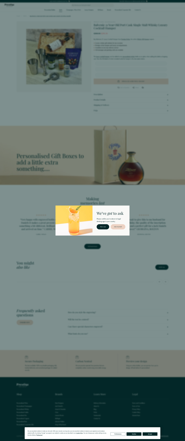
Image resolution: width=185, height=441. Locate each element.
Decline (134, 434)
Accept (150, 434)
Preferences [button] (39, 435)
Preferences (118, 434)
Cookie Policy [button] (79, 433)
